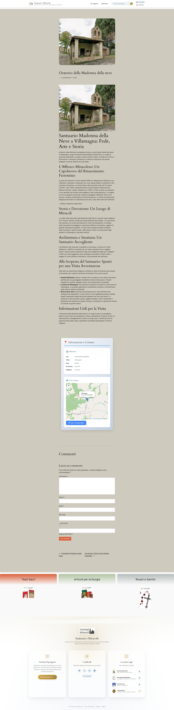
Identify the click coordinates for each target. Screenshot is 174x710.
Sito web (62, 515)
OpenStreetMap (97, 418)
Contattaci (88, 676)
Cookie (103, 706)
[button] (87, 399)
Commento (63, 476)
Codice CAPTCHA (65, 534)
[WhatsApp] (90, 671)
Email (61, 506)
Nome (62, 497)
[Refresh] (60, 526)
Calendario (104, 3)
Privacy (98, 706)
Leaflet (90, 418)
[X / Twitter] (84, 671)
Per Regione (94, 3)
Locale (75, 77)
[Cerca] (131, 3)
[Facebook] (79, 671)
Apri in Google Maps (77, 423)
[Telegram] (95, 671)
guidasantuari (67, 77)
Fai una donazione (46, 677)
